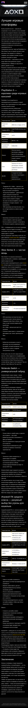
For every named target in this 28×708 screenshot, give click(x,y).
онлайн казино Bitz (14, 237)
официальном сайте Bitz (19, 635)
